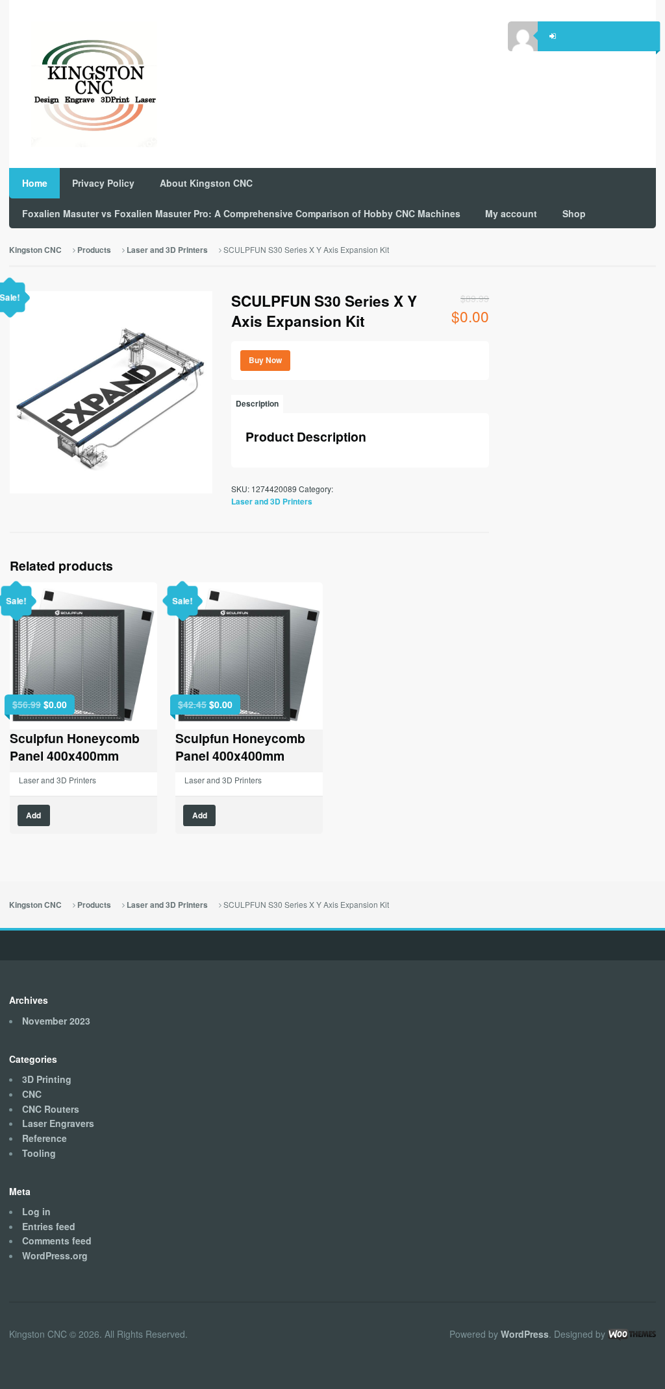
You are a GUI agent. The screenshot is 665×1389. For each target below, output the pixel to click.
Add (33, 815)
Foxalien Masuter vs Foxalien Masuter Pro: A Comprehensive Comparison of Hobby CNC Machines (241, 213)
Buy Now (265, 360)
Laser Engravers (58, 1123)
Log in (36, 1211)
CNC (32, 1093)
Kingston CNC (35, 249)
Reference (44, 1138)
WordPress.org (55, 1255)
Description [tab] (257, 403)
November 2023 (56, 1020)
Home (34, 182)
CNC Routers (50, 1108)
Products (94, 249)
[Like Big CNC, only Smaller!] (83, 84)
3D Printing (46, 1079)
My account (511, 213)
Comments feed (57, 1240)
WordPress (525, 1333)
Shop (574, 213)
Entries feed (48, 1226)
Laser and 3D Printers (167, 249)
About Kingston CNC (206, 182)
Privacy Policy (103, 182)
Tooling (39, 1152)
